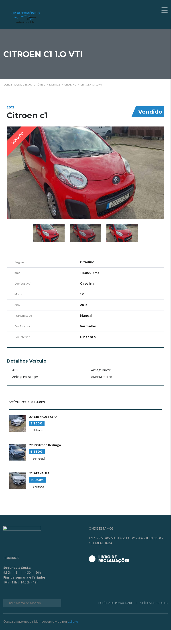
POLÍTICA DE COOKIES (153, 603)
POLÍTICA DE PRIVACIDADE (115, 603)
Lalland (73, 621)
